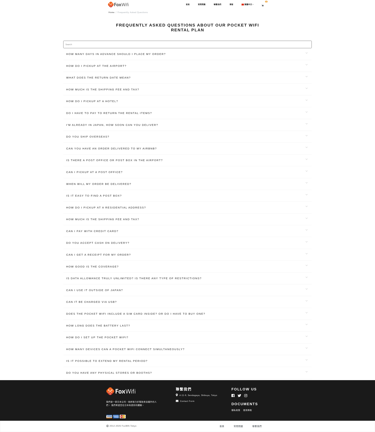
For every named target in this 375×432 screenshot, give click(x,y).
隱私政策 (235, 410)
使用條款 (247, 410)
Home (112, 12)
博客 (231, 4)
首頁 (188, 4)
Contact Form (187, 401)
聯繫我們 (217, 4)
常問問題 (202, 4)
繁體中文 (248, 4)
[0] (264, 6)
